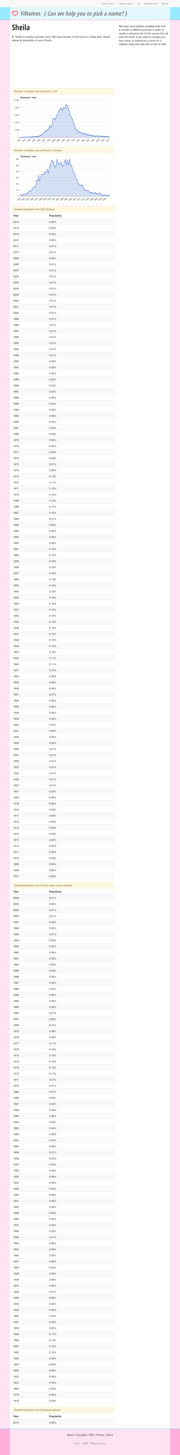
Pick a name (108, 3)
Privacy (100, 1435)
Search (165, 3)
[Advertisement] (63, 68)
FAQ (91, 1435)
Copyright (81, 1435)
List (138, 3)
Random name (151, 3)
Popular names (126, 3)
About (70, 1435)
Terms (109, 1435)
